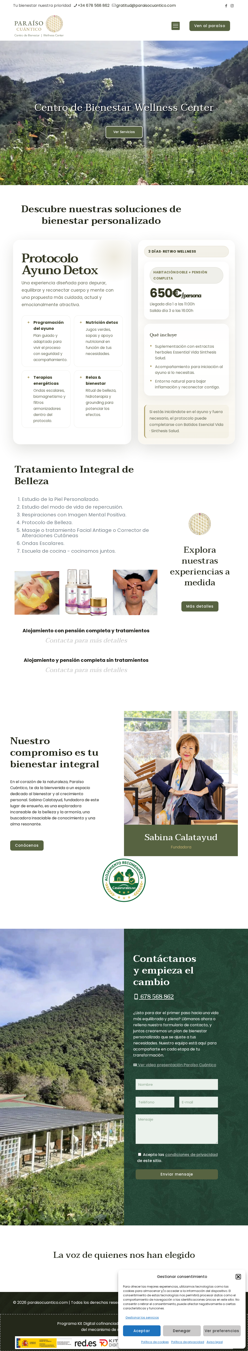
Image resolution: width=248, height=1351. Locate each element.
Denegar (182, 1330)
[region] (124, 113)
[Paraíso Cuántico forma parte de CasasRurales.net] (124, 880)
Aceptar (141, 1330)
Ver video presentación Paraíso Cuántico (176, 1065)
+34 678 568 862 (93, 5)
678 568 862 (156, 997)
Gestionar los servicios (142, 1317)
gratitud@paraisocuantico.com (146, 5)
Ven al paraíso (209, 25)
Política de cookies (155, 1342)
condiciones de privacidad (191, 1154)
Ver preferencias (222, 1330)
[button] (238, 1276)
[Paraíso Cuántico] (39, 25)
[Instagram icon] (232, 5)
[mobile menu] (175, 26)
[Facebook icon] (226, 5)
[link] (200, 524)
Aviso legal (215, 1342)
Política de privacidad (187, 1342)
